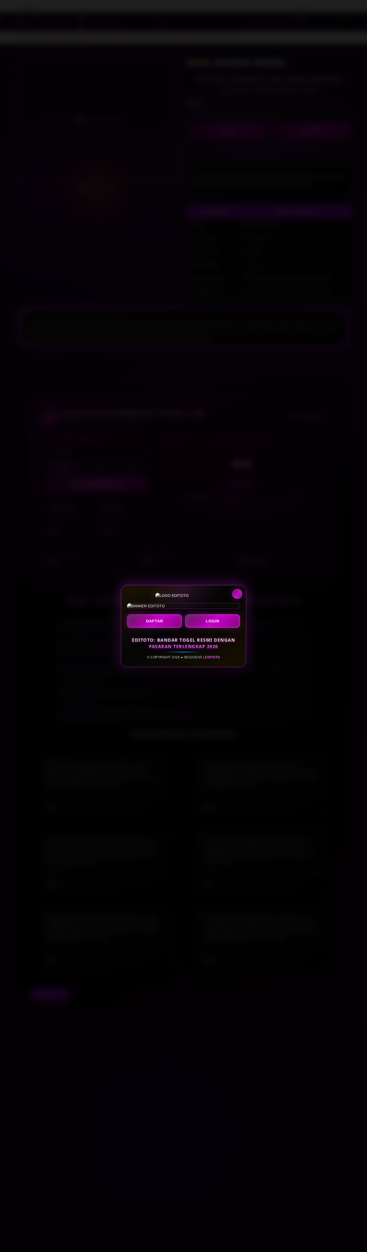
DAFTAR (154, 621)
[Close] (237, 594)
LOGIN (212, 621)
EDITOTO (212, 657)
